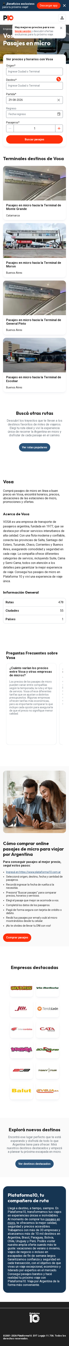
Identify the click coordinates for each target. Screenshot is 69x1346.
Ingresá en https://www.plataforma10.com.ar (33, 872)
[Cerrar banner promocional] (64, 5)
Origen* (11, 65)
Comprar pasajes (17, 937)
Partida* (11, 94)
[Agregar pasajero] (59, 128)
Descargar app (49, 5)
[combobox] (34, 71)
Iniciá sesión (23, 31)
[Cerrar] (61, 28)
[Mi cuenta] (62, 18)
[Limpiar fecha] (59, 100)
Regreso (11, 108)
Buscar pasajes (34, 139)
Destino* (11, 79)
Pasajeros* (13, 122)
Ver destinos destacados (34, 1163)
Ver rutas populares (34, 447)
